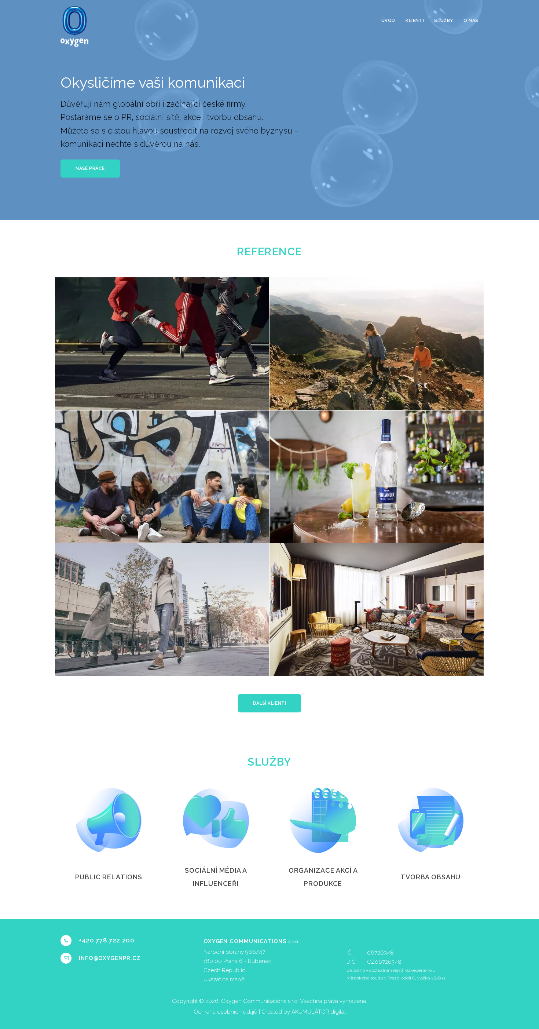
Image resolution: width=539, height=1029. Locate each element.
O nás (470, 20)
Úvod (388, 20)
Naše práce (90, 168)
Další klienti (269, 703)
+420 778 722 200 (107, 940)
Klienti (415, 20)
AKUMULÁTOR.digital (319, 1011)
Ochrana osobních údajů (225, 1011)
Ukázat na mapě (224, 979)
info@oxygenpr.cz (109, 958)
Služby (443, 20)
